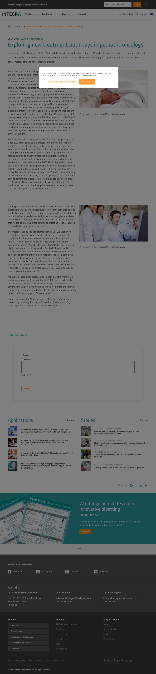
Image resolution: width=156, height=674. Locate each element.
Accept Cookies (87, 82)
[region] (78, 77)
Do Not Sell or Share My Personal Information (63, 82)
